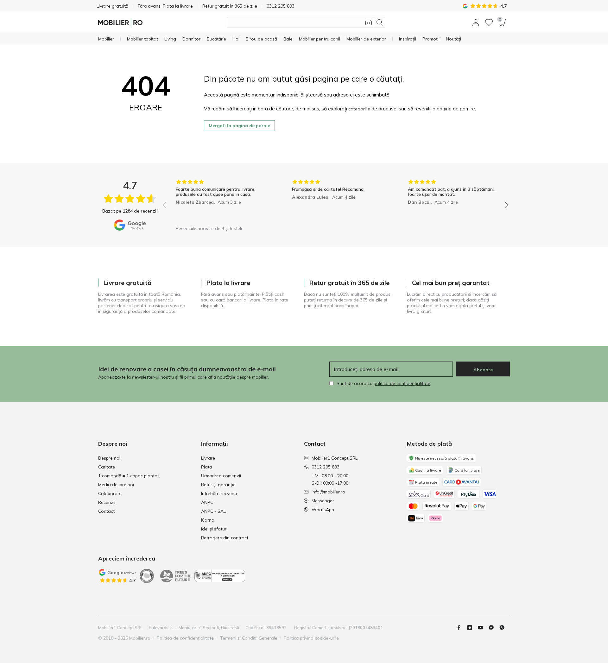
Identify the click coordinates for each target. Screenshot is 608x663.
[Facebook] (461, 627)
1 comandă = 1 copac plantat (128, 476)
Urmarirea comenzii (221, 476)
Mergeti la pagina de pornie (239, 125)
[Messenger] (493, 627)
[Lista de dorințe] (489, 22)
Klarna (207, 520)
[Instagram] (472, 627)
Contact (106, 511)
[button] (475, 22)
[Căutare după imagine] (368, 22)
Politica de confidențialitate (185, 638)
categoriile (359, 109)
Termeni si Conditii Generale (248, 638)
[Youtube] (483, 627)
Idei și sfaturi (214, 529)
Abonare (483, 370)
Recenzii (106, 502)
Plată (206, 467)
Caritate (106, 467)
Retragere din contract (224, 538)
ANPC (207, 502)
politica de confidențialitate (402, 383)
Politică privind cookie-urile (311, 638)
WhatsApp (323, 509)
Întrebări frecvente (219, 493)
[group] (220, 200)
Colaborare (110, 493)
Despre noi (109, 458)
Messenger (323, 501)
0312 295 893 (325, 467)
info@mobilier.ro (328, 492)
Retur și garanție (218, 484)
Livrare (208, 458)
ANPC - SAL (213, 511)
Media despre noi (116, 484)
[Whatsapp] (504, 627)
